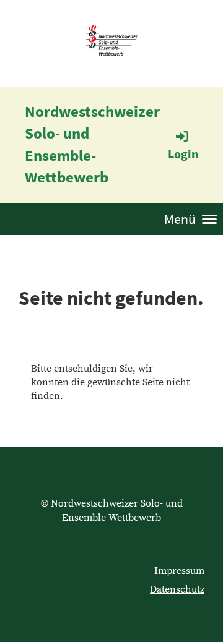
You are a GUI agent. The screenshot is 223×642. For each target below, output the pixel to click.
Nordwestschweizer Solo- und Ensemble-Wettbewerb (92, 144)
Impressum (179, 571)
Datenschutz (177, 589)
